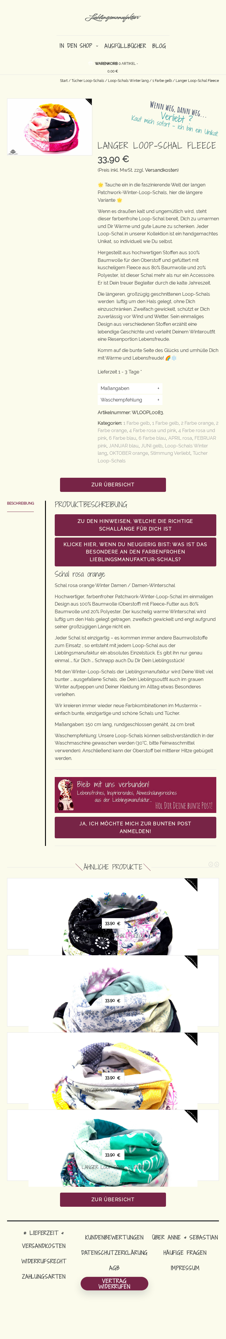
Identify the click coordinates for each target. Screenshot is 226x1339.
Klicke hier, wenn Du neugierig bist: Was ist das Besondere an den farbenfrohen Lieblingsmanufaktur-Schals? (135, 552)
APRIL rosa (180, 438)
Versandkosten (161, 170)
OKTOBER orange (128, 453)
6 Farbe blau (122, 438)
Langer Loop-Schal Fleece (113, 935)
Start (64, 81)
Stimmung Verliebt (170, 453)
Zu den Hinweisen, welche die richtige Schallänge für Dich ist (135, 525)
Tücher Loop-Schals (88, 81)
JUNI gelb (151, 446)
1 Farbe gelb (162, 81)
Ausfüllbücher (125, 46)
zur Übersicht (113, 484)
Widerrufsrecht (43, 1261)
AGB (114, 1268)
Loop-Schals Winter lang (128, 81)
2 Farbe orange (197, 423)
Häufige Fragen (185, 1253)
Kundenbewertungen (114, 1237)
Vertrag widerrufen (114, 1283)
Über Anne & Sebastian (185, 1237)
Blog (159, 46)
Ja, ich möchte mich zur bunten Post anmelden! (135, 827)
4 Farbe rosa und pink (152, 430)
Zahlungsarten (44, 1276)
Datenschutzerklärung (114, 1253)
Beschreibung (20, 503)
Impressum (185, 1268)
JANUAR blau (124, 446)
